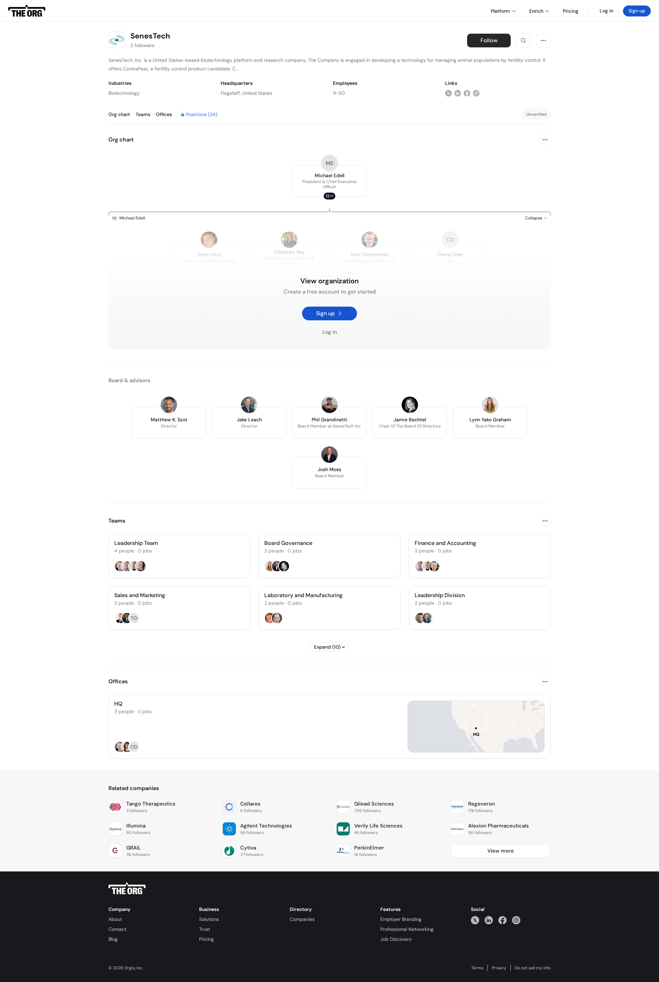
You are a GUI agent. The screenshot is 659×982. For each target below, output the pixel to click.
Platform (500, 11)
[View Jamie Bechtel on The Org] (409, 404)
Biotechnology (124, 93)
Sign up (636, 11)
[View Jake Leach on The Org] (249, 404)
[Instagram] (516, 920)
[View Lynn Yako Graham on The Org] (490, 404)
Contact (117, 929)
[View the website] (476, 93)
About (115, 919)
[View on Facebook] (467, 93)
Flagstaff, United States (246, 93)
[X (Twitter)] (475, 920)
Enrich (536, 11)
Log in (606, 11)
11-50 (339, 93)
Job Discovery (396, 939)
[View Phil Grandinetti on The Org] (329, 404)
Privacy (499, 968)
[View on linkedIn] (457, 93)
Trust (204, 929)
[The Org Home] (26, 11)
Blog (113, 939)
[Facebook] (502, 920)
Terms (477, 968)
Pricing (206, 939)
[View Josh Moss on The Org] (329, 454)
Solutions (209, 919)
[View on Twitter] (448, 93)
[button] (329, 181)
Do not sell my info (533, 968)
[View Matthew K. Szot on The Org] (168, 404)
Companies (302, 919)
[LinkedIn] (489, 920)
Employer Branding (400, 919)
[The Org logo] (127, 888)
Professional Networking (406, 929)
